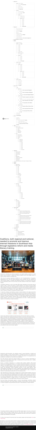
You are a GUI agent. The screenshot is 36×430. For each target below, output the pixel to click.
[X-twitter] (23, 427)
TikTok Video (2, 418)
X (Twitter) (19, 205)
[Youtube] (29, 427)
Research (15, 150)
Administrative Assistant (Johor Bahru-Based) (25, 215)
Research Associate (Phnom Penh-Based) (24, 223)
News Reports (19, 174)
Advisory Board (20, 134)
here (32, 417)
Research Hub (19, 131)
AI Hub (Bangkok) (20, 232)
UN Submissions (18, 158)
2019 (22, 148)
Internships (17, 224)
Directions (17, 230)
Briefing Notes (17, 156)
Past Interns (20, 141)
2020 (22, 147)
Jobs (16, 208)
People (16, 133)
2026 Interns (21, 139)
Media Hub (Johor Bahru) (21, 233)
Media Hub (19, 130)
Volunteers (17, 225)
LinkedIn (19, 204)
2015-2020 (20, 192)
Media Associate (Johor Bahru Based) (24, 216)
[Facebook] (24, 427)
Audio (16, 199)
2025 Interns (21, 140)
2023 (20, 175)
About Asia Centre (18, 126)
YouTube (19, 206)
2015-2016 (22, 198)
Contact (17, 229)
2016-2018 (22, 149)
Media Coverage (18, 165)
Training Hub (19, 132)
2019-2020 (20, 182)
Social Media (17, 200)
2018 (22, 196)
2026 (18, 184)
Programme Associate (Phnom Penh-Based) (25, 222)
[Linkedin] (28, 427)
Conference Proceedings (19, 157)
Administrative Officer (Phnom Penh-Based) (25, 221)
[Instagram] (26, 427)
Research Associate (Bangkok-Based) (24, 213)
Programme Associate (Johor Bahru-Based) (25, 217)
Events (15, 162)
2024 (22, 142)
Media (15, 163)
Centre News (17, 183)
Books (16, 155)
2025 (18, 166)
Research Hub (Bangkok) (21, 231)
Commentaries (17, 159)
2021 (22, 146)
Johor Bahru (19, 214)
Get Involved (16, 207)
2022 (20, 180)
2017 (22, 197)
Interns (18, 138)
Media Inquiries (18, 164)
